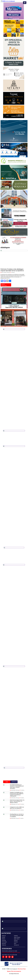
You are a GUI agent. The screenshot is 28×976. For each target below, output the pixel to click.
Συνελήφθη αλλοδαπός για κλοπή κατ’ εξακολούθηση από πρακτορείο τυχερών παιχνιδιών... (17, 786)
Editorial (4, 935)
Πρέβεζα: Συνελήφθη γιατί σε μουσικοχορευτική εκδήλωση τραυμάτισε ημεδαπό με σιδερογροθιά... (16, 794)
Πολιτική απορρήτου (16, 971)
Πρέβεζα (16, 935)
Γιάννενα (16, 941)
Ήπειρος (16, 940)
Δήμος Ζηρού (17, 938)
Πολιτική (4, 940)
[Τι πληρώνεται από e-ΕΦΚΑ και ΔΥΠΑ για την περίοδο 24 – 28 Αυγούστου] (6, 807)
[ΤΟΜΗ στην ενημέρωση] (8, 1)
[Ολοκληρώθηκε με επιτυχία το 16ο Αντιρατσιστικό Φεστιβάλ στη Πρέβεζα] (6, 814)
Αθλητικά (4, 945)
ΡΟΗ (7, 781)
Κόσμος (3, 938)
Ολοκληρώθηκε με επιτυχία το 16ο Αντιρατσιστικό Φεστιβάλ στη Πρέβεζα (17, 815)
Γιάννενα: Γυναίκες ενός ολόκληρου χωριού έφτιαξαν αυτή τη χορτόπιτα (12, 269)
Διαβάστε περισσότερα (4, 285)
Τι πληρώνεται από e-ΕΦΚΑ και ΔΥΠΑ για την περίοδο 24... (17, 807)
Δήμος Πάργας (17, 937)
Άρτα (15, 943)
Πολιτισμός (4, 941)
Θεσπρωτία (16, 945)
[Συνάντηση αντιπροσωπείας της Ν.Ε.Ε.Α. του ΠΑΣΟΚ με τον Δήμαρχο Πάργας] (6, 800)
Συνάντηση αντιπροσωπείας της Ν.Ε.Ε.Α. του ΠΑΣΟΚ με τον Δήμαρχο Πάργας (17, 801)
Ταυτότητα (20, 969)
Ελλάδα (3, 937)
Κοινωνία (4, 943)
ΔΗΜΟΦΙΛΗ (14, 781)
